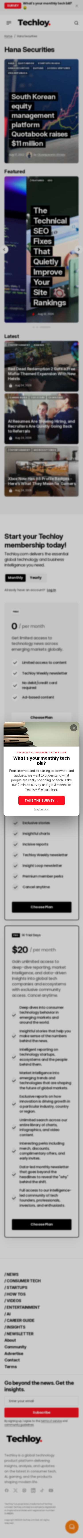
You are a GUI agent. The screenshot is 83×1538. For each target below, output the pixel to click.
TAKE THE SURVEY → (42, 800)
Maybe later (41, 809)
